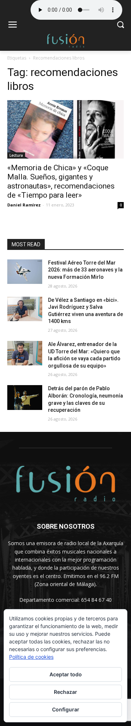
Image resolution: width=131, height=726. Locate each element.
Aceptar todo (65, 674)
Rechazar (65, 692)
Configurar (65, 709)
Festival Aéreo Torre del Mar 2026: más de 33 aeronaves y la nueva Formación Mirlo (85, 270)
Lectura (16, 155)
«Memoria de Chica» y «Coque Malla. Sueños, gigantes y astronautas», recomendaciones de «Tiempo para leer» (61, 181)
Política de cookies (31, 657)
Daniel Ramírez (24, 205)
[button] (120, 25)
